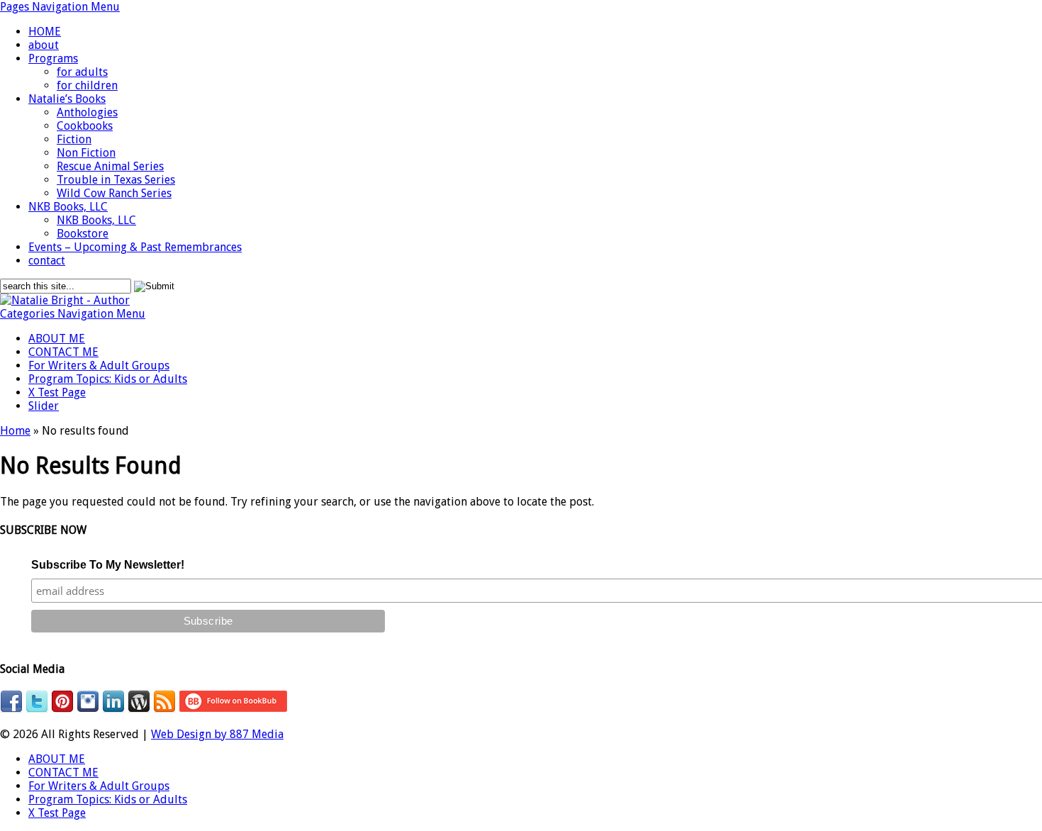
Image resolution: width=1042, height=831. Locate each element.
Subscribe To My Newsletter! (107, 565)
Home (15, 430)
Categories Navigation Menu (72, 313)
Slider (43, 406)
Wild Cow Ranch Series (114, 193)
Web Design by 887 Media (217, 734)
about (43, 45)
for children (87, 85)
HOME (44, 31)
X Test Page (57, 392)
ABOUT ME (56, 338)
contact (46, 260)
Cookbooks (85, 126)
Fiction (74, 139)
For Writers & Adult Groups (98, 365)
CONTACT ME (63, 352)
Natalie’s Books (67, 99)
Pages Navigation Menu (60, 6)
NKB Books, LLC (68, 206)
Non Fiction (86, 153)
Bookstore (82, 233)
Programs (53, 58)
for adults (82, 72)
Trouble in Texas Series (116, 179)
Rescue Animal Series (110, 166)
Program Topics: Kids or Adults (107, 379)
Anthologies (87, 112)
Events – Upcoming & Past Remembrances (135, 247)
